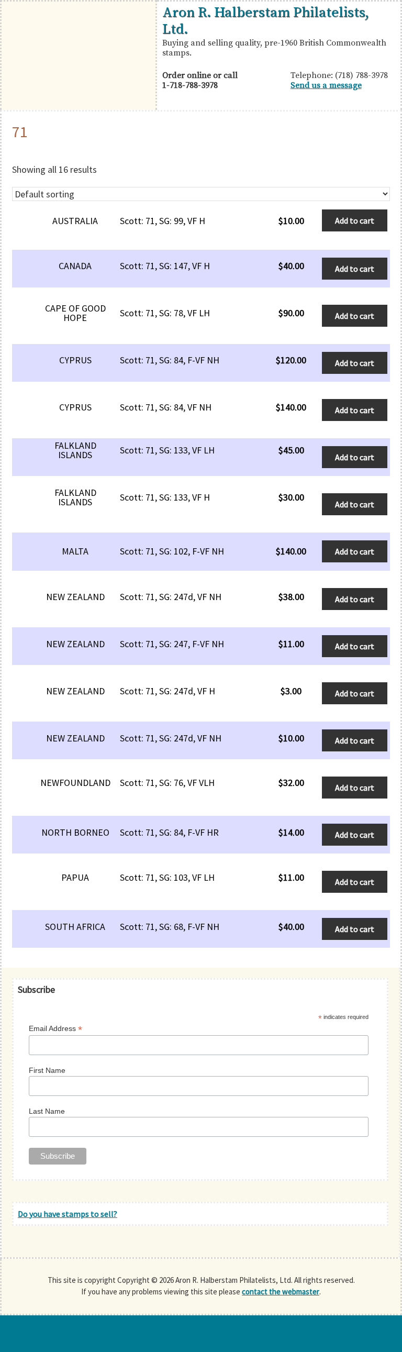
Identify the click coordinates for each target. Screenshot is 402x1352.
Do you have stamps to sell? (67, 1214)
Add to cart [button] (354, 220)
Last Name (47, 1111)
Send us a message (326, 85)
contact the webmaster (280, 1291)
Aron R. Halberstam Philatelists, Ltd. (265, 21)
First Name (47, 1070)
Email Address (55, 1029)
